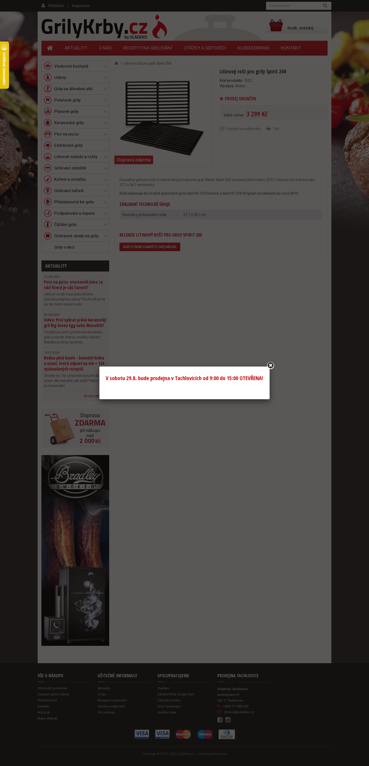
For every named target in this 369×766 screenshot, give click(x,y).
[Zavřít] (270, 365)
